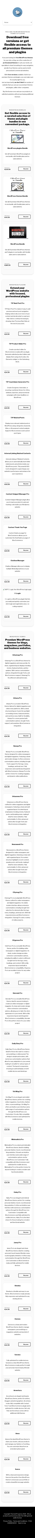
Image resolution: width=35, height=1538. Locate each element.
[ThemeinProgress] (17, 12)
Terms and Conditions (20, 1521)
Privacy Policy (7, 1521)
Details (17, 146)
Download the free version (17, 317)
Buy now (25, 169)
